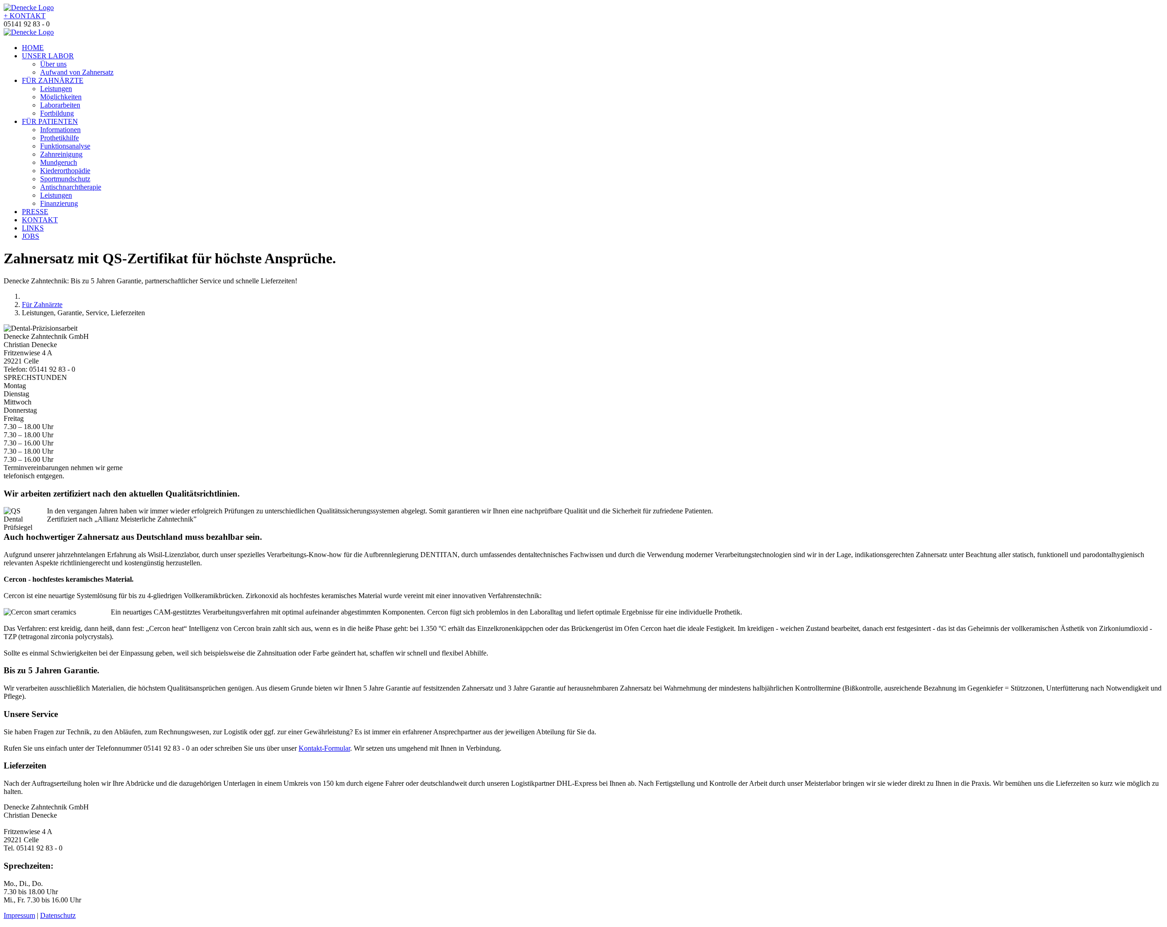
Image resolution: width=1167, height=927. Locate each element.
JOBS (30, 236)
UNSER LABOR (48, 56)
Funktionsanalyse (65, 146)
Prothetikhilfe (59, 138)
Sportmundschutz (65, 179)
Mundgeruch (58, 162)
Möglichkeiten (61, 97)
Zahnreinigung (61, 154)
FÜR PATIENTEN (50, 121)
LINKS (33, 228)
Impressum (19, 915)
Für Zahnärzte (42, 304)
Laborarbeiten (60, 105)
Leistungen (56, 88)
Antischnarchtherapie (70, 187)
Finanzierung (59, 203)
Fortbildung (57, 113)
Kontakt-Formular (324, 748)
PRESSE (35, 211)
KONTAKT (25, 16)
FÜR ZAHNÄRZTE (52, 80)
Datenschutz (58, 915)
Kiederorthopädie (65, 170)
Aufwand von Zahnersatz (77, 72)
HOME (33, 47)
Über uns (53, 64)
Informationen (60, 129)
